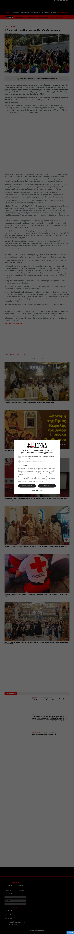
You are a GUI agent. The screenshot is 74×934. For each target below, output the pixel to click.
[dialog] (37, 467)
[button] (37, 465)
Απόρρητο (70, 932)
